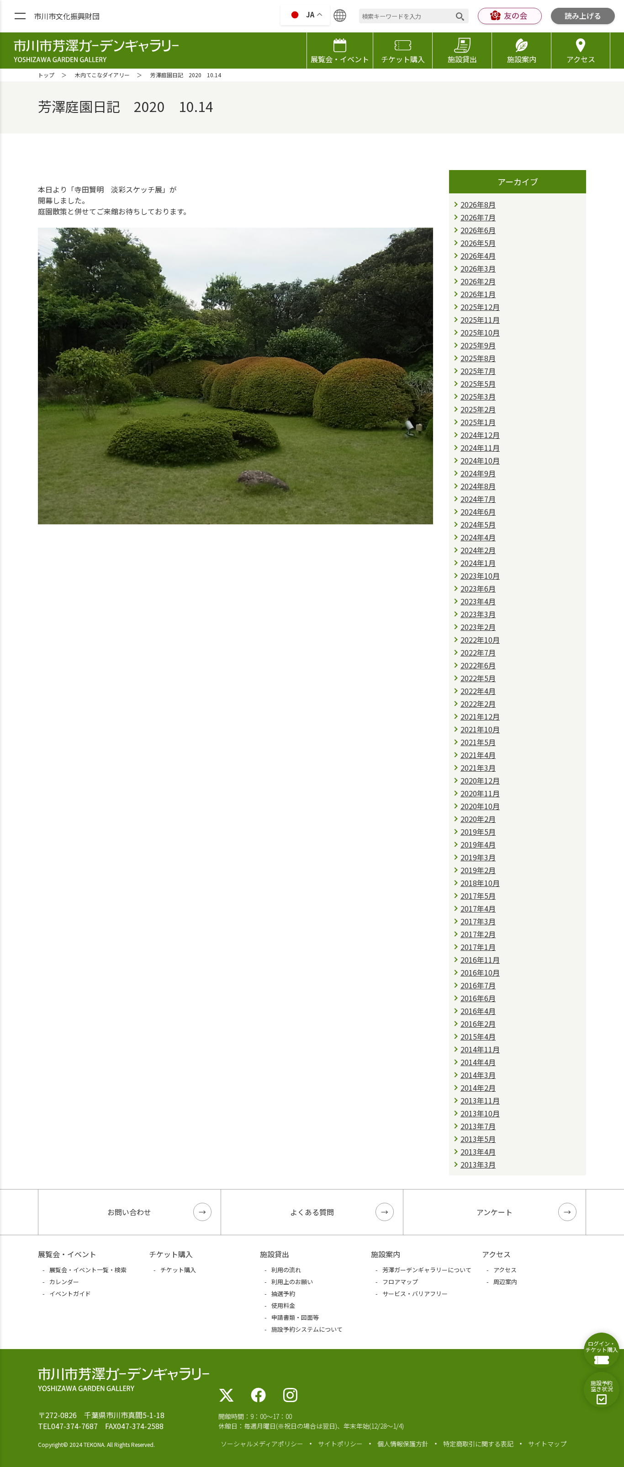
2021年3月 (478, 767)
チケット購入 (403, 58)
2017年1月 (478, 946)
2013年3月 (478, 1164)
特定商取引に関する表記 (478, 1443)
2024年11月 (480, 447)
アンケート (494, 1211)
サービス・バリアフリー (415, 1293)
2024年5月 (478, 524)
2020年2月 (478, 818)
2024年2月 (478, 549)
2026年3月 (478, 268)
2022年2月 (478, 703)
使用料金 (283, 1305)
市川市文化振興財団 (67, 16)
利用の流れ (286, 1270)
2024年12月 (480, 434)
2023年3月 (478, 613)
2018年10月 (480, 882)
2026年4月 (478, 255)
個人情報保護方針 (402, 1443)
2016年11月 (480, 959)
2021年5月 (478, 741)
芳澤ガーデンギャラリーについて (426, 1270)
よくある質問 (312, 1211)
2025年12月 (480, 306)
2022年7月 (478, 652)
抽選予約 (283, 1293)
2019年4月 (478, 844)
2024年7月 (478, 498)
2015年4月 (478, 1036)
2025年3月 (478, 396)
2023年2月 (478, 626)
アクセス (580, 58)
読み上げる (583, 15)
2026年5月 (478, 242)
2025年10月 (480, 332)
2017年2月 (478, 933)
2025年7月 (478, 370)
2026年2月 (478, 281)
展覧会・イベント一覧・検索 (88, 1270)
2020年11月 (480, 793)
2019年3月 (478, 857)
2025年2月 (478, 409)
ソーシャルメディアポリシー (262, 1443)
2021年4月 (478, 754)
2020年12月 (480, 780)
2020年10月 (480, 805)
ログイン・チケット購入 (601, 1346)
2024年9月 (478, 473)
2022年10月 (480, 639)
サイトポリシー (340, 1443)
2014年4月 (478, 1061)
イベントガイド (70, 1293)
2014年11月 (480, 1049)
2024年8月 (478, 485)
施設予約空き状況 (602, 1385)
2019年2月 (478, 869)
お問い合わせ (129, 1211)
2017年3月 (478, 921)
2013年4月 (478, 1151)
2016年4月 (478, 1010)
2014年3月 (478, 1074)
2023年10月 (480, 575)
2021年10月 (480, 729)
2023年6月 (478, 588)
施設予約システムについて (307, 1329)
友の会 (515, 15)
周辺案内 (505, 1282)
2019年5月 (478, 831)
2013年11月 (480, 1100)
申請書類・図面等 (295, 1317)
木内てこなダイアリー (102, 75)
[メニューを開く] (20, 16)
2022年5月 (478, 677)
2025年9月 (478, 345)
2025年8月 (478, 357)
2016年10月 (480, 972)
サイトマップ (547, 1443)
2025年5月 (478, 383)
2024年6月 (478, 511)
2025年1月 (478, 421)
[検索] (460, 16)
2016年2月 (478, 1023)
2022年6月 (478, 665)
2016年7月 (478, 985)
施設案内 (521, 58)
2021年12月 (480, 716)
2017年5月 (478, 895)
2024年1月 (478, 562)
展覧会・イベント (340, 58)
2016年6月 (478, 997)
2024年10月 (480, 460)
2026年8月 (478, 204)
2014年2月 (478, 1087)
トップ (46, 75)
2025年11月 (480, 319)
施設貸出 (462, 58)
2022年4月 (478, 690)
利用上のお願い (292, 1282)
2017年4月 (478, 908)
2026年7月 (478, 217)
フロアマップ (400, 1282)
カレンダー (64, 1282)
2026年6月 (478, 229)
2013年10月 (480, 1113)
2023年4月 (478, 601)
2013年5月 (478, 1138)
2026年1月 (478, 293)
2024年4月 (478, 537)
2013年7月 (478, 1125)
